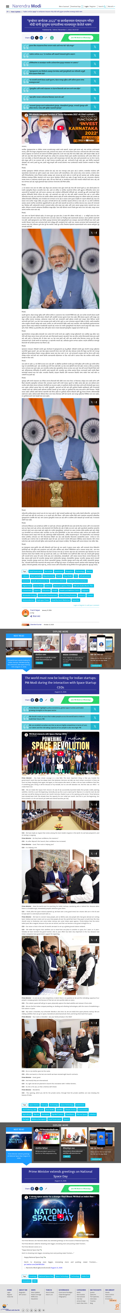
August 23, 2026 (56, 1267)
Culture (25, 576)
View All (39, 663)
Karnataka (48, 571)
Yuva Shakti (68, 576)
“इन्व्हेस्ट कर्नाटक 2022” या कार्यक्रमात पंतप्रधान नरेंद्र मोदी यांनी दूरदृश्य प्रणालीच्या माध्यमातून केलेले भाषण (60, 23)
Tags (24, 571)
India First (85, 1276)
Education (46, 590)
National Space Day (46, 1276)
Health (54, 590)
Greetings (32, 1276)
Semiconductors (28, 600)
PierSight (26, 1119)
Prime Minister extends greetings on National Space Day (60, 1174)
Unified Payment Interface (77, 581)
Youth (59, 576)
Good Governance (35, 571)
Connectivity (27, 590)
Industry (82, 595)
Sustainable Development (48, 595)
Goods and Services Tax (40, 581)
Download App (96, 666)
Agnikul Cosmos (57, 1114)
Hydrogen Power (43, 600)
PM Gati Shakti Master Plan (83, 585)
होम (8, 12)
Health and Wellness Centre (70, 590)
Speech (66, 1119)
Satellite (59, 1109)
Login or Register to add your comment (86, 605)
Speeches (76, 600)
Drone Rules (38, 585)
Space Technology (67, 1104)
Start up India (36, 576)
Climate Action (70, 1109)
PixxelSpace (70, 1114)
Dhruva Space (82, 1114)
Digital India (27, 585)
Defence (48, 585)
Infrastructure (85, 576)
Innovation (27, 1281)
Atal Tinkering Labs (29, 1109)
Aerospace (45, 1114)
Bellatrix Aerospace (39, 1119)
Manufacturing (48, 576)
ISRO (35, 1281)
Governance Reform (58, 581)
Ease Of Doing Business (68, 595)
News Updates (16, 12)
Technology (80, 571)
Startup (44, 1104)
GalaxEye (92, 1114)
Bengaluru (69, 571)
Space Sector (34, 1104)
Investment (59, 571)
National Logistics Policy (62, 585)
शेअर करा (36, 616)
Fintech (90, 595)
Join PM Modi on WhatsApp (81, 37)
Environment (83, 1109)
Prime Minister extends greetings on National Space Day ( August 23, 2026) (19, 1156)
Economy (26, 581)
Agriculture (27, 1114)
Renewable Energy (29, 595)
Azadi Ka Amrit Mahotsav (61, 600)
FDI (76, 576)
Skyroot (36, 1114)
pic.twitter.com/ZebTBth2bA (34, 1264)
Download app (5, 1309)
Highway (85, 590)
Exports (37, 590)
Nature (89, 571)
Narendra (26, 6)
